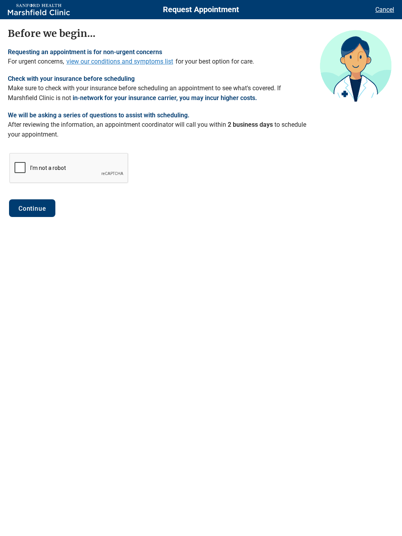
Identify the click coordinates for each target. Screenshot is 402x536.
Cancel (384, 9)
